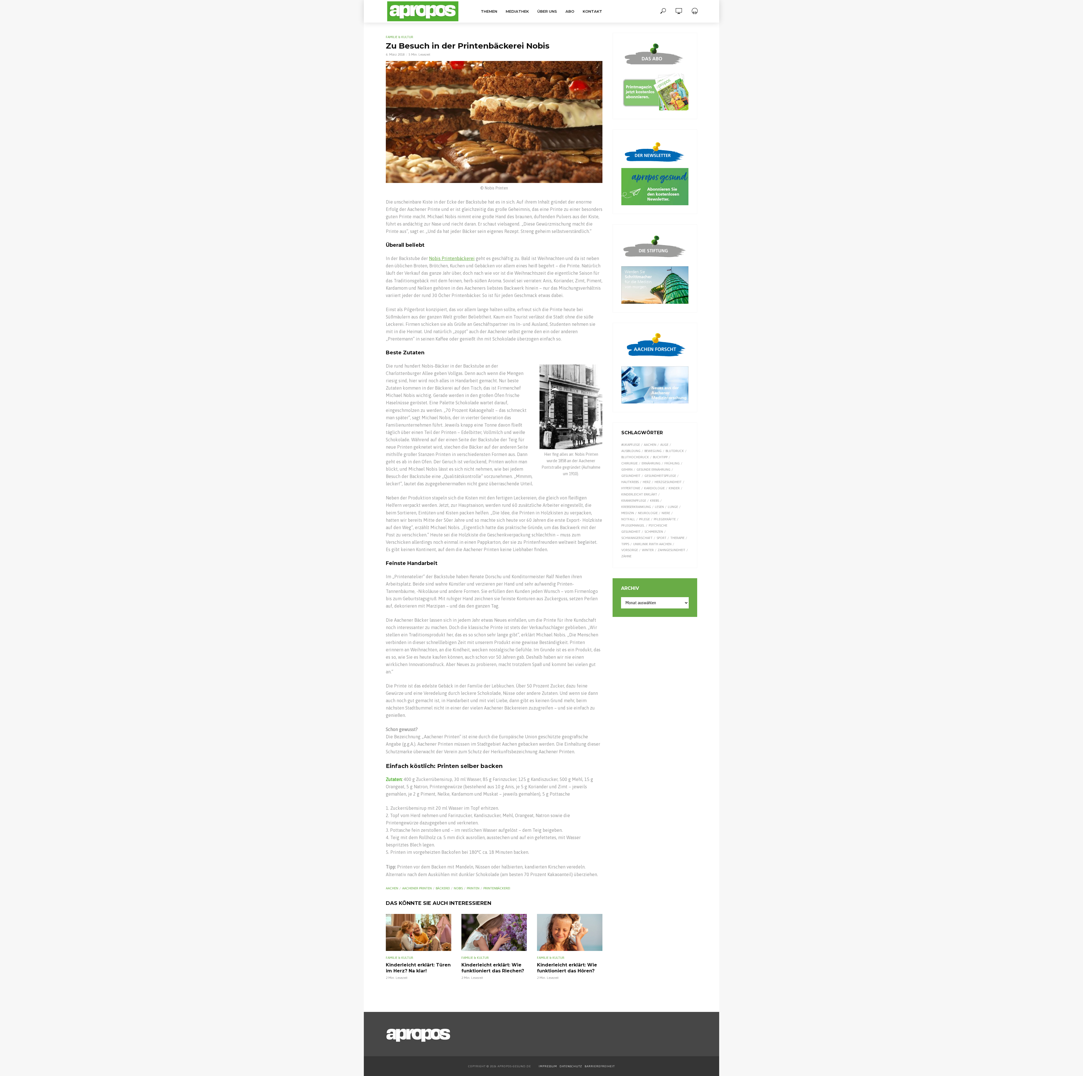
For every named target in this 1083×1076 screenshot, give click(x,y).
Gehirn (627, 470)
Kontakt (592, 11)
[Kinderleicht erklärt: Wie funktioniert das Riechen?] (494, 932)
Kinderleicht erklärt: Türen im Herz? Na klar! (418, 968)
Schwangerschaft (637, 538)
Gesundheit (630, 476)
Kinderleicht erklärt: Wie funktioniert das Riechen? (492, 968)
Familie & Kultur (399, 37)
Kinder (674, 488)
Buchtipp (660, 457)
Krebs (654, 501)
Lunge (673, 507)
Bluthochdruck (635, 457)
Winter (648, 550)
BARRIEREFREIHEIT (600, 1066)
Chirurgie (629, 463)
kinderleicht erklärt (639, 494)
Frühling (672, 463)
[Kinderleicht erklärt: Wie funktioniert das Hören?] (569, 932)
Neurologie (648, 513)
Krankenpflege (633, 501)
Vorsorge (629, 550)
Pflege (644, 519)
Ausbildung (630, 451)
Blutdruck (675, 451)
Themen (489, 11)
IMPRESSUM (548, 1066)
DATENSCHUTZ (571, 1066)
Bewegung (653, 451)
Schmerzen (653, 532)
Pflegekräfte (665, 519)
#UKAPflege (630, 445)
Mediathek (517, 11)
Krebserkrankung (636, 507)
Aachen (392, 888)
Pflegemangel (633, 525)
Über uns (547, 11)
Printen (473, 888)
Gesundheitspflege (660, 476)
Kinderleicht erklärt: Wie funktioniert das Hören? (567, 968)
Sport (661, 538)
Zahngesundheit (671, 550)
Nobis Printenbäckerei (452, 258)
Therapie (677, 538)
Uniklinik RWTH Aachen (652, 544)
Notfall (628, 519)
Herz (647, 482)
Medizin (627, 513)
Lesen (659, 507)
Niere (666, 513)
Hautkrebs (630, 482)
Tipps (625, 544)
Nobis (458, 888)
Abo (569, 11)
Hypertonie (630, 488)
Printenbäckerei (496, 888)
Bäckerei (443, 888)
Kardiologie (654, 488)
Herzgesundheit (668, 482)
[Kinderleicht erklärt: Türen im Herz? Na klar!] (418, 932)
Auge (664, 445)
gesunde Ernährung (653, 470)
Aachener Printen (417, 888)
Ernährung (651, 463)
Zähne (626, 556)
